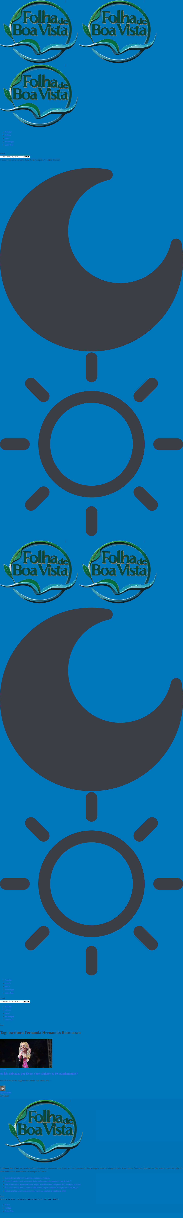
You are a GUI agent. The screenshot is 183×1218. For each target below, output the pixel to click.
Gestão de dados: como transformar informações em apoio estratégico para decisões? (38, 1181)
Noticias (3, 1069)
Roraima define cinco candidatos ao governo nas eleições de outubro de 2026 (35, 1191)
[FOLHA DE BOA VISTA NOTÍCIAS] (91, 64)
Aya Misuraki (5, 1092)
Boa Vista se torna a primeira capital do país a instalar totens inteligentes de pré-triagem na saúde (42, 1184)
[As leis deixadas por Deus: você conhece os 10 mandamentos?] (26, 1053)
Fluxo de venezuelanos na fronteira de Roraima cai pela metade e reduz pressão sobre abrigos (41, 1188)
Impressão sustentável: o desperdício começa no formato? (27, 1178)
